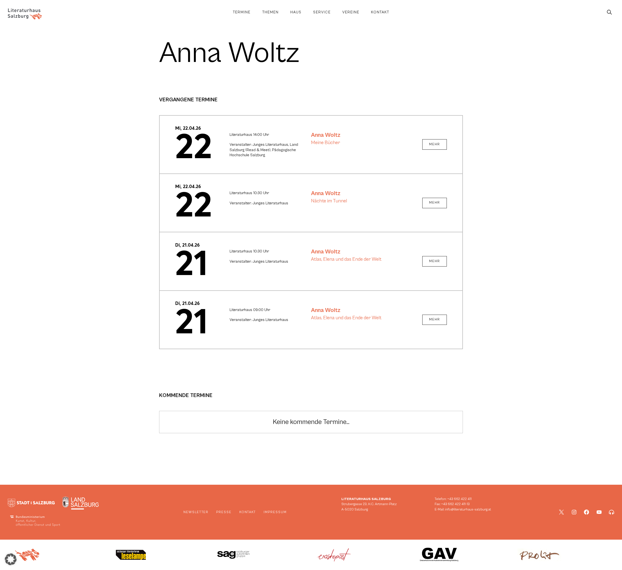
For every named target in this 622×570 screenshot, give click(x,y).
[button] (10, 559)
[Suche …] (609, 12)
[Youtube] (599, 512)
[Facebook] (586, 512)
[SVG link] (25, 14)
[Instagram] (574, 512)
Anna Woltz (325, 135)
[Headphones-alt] (611, 512)
